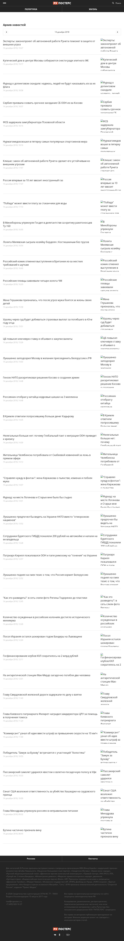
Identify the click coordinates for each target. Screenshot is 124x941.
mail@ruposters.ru (14, 901)
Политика (31, 9)
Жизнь (93, 9)
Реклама (31, 858)
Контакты (93, 858)
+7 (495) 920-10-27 (14, 904)
